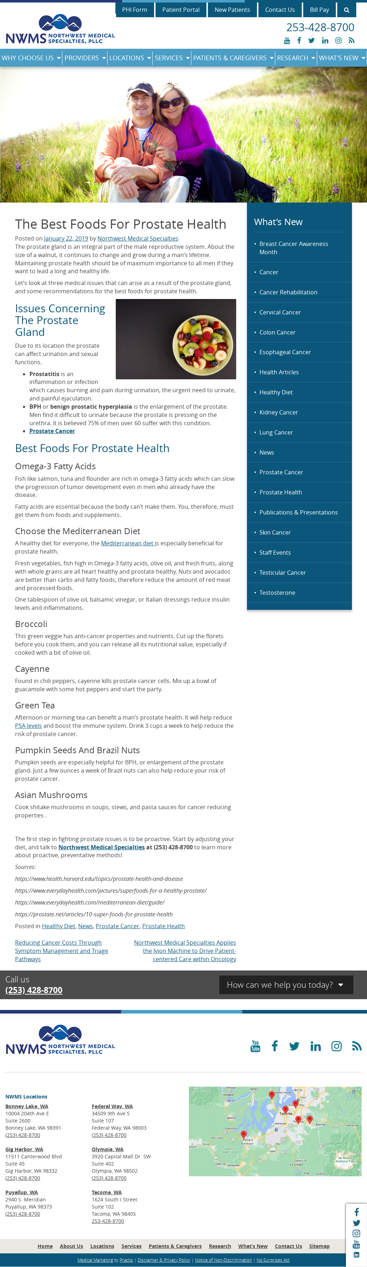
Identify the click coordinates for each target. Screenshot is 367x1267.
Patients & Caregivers (230, 57)
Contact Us (280, 10)
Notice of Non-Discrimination (223, 1260)
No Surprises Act (273, 1260)
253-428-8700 (108, 1221)
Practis (126, 1260)
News (266, 452)
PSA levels (28, 726)
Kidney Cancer (278, 412)
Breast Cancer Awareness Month (293, 248)
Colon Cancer (277, 332)
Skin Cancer (275, 532)
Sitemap (319, 1246)
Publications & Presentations (298, 512)
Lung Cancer (276, 432)
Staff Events (275, 552)
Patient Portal (181, 10)
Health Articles (279, 372)
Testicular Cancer (282, 572)
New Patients (232, 10)
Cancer (268, 272)
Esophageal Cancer (285, 352)
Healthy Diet (276, 392)
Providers (82, 57)
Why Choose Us (28, 57)
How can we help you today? (281, 984)
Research (292, 57)
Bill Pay (319, 10)
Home (45, 1246)
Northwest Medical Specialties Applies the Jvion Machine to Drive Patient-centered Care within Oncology (185, 951)
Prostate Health (280, 492)
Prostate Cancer (281, 472)
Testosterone (277, 593)
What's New (338, 57)
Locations (126, 57)
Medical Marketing (95, 1260)
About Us (71, 1246)
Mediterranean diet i (128, 543)
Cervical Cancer (280, 312)
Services (169, 57)
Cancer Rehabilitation (288, 292)
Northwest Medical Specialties (137, 238)
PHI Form (134, 10)
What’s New (253, 1246)
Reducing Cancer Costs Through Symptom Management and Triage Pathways (61, 951)
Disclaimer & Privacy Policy (164, 1260)
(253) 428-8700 (33, 990)
